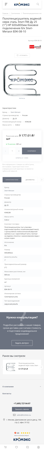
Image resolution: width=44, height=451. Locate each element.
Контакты (6, 393)
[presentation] (41, 179)
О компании (8, 386)
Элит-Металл (15, 112)
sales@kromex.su (24, 415)
